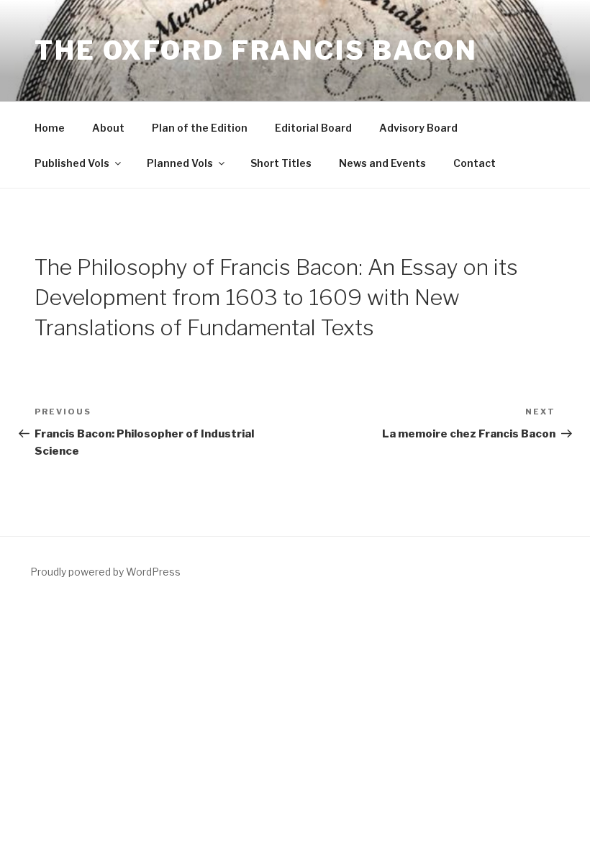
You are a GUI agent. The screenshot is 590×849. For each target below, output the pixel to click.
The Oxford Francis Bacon (256, 50)
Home (50, 128)
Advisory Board (418, 128)
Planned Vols (180, 163)
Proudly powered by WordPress (105, 572)
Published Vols (72, 163)
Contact (474, 163)
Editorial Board (313, 128)
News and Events (382, 163)
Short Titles (281, 163)
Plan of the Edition (200, 128)
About (108, 128)
